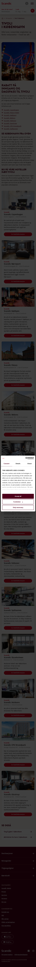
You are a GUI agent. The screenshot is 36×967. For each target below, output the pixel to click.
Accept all (18, 496)
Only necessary (18, 507)
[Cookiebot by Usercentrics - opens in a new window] (25, 458)
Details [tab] (18, 463)
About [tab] (29, 463)
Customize (17, 502)
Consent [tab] (6, 463)
